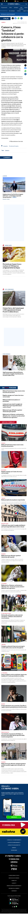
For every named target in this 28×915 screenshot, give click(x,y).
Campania (5, 146)
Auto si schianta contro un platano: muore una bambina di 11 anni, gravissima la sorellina (14, 675)
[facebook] (4, 1)
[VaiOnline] (14, 866)
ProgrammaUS (4, 7)
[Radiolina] (14, 831)
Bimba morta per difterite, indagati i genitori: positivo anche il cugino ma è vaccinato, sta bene (13, 765)
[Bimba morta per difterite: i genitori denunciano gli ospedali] (14, 543)
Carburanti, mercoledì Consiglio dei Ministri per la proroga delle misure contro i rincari (12, 405)
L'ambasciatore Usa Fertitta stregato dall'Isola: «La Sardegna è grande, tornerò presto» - (13, 196)
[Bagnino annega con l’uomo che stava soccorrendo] (14, 459)
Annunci (14, 847)
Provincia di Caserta (13, 146)
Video (10, 7)
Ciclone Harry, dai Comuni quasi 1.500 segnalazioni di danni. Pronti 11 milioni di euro (13, 310)
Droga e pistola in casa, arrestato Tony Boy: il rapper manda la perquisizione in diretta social (14, 706)
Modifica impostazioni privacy (14, 885)
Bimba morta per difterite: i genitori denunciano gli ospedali (12, 410)
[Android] (14, 903)
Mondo (25, 7)
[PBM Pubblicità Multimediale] (14, 869)
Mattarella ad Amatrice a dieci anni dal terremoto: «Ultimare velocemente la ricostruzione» (12, 616)
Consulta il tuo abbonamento (14, 839)
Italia (21, 7)
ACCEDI (25, 1)
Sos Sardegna (12, 10)
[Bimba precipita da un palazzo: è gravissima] (14, 487)
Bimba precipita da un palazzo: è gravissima (13, 500)
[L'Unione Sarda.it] (14, 4)
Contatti (14, 883)
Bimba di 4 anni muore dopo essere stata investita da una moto (14, 391)
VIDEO (14, 197)
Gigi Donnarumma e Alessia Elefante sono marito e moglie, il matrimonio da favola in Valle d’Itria (13, 374)
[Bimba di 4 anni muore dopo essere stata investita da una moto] (14, 432)
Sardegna (16, 7)
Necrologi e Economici (14, 877)
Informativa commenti (14, 888)
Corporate (14, 890)
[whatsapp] (6, 1)
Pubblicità (14, 880)
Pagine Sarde (14, 850)
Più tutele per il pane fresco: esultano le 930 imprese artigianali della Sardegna (12, 266)
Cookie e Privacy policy (14, 875)
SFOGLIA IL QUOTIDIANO (7, 14)
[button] (13, 18)
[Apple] (14, 899)
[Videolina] (14, 825)
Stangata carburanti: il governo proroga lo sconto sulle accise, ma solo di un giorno (13, 646)
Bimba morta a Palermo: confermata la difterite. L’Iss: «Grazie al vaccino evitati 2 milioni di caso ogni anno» (14, 416)
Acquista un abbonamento (14, 842)
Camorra (7, 150)
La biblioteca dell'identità (14, 845)
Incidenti (19, 10)
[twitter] (2, 1)
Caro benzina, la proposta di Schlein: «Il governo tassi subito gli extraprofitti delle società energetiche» (13, 735)
